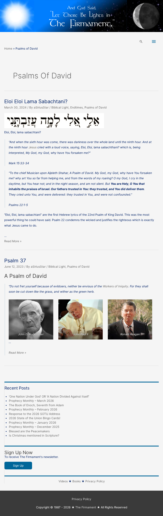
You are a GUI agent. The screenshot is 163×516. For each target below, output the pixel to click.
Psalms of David (95, 107)
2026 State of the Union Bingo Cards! (34, 418)
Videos (63, 481)
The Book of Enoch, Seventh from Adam (36, 405)
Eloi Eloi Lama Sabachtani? (35, 101)
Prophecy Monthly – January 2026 (32, 422)
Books (76, 481)
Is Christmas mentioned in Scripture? (34, 435)
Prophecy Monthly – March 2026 (31, 400)
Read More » (12, 241)
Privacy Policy (95, 481)
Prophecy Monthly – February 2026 (33, 409)
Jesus (33, 147)
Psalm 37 (15, 260)
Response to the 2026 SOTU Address (34, 414)
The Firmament (85, 507)
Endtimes (76, 107)
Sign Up (18, 465)
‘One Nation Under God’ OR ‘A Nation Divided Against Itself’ (49, 396)
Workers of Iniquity (115, 286)
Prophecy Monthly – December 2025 (34, 426)
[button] (141, 41)
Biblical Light (60, 107)
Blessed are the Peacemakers (29, 431)
